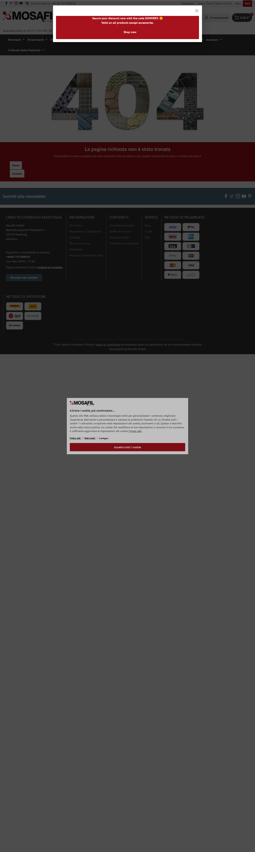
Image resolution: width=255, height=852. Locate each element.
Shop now (130, 32)
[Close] (197, 10)
